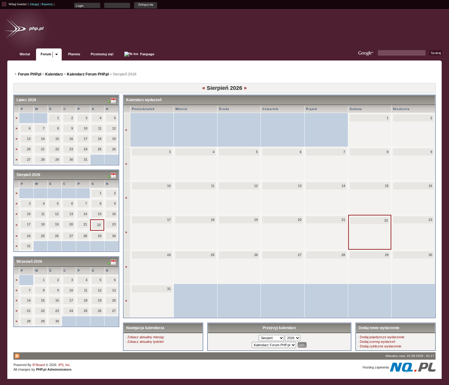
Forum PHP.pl (29, 74)
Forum (46, 54)
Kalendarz (54, 74)
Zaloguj (34, 4)
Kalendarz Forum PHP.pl (88, 74)
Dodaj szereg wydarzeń (377, 341)
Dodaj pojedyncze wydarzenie (382, 337)
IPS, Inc (64, 365)
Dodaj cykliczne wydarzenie (380, 346)
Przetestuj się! (102, 54)
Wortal (25, 54)
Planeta (74, 54)
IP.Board (38, 365)
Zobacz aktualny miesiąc (145, 337)
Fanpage (146, 54)
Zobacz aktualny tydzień (145, 341)
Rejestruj (47, 4)
